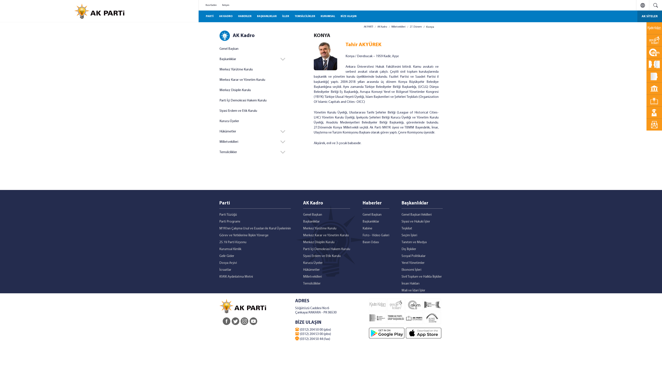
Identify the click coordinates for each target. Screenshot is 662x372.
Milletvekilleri (398, 27)
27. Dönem (416, 27)
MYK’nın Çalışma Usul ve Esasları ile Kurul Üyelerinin (255, 228)
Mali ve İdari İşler (413, 290)
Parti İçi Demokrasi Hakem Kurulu (243, 100)
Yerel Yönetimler (413, 263)
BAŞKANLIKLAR (267, 16)
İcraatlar (225, 270)
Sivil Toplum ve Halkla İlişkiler (422, 276)
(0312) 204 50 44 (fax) (314, 339)
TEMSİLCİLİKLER (305, 16)
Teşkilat (407, 228)
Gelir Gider (226, 256)
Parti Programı (229, 221)
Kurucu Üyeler (229, 121)
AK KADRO (226, 16)
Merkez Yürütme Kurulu (236, 69)
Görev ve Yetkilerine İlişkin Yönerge (243, 235)
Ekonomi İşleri (411, 270)
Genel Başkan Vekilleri (417, 214)
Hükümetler (311, 270)
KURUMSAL (328, 16)
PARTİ (210, 16)
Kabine (367, 228)
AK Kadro (382, 27)
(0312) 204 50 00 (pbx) (315, 330)
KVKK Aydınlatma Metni (236, 276)
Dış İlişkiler (409, 249)
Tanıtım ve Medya (414, 242)
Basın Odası (371, 242)
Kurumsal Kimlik (230, 249)
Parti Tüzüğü (228, 214)
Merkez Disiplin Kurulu (235, 90)
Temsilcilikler (312, 283)
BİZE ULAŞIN (349, 16)
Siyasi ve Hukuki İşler (416, 221)
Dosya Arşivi (228, 263)
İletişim (225, 5)
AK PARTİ (368, 27)
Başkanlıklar (311, 221)
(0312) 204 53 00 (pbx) (315, 334)
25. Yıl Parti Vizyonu (232, 242)
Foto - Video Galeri (376, 235)
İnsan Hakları (410, 283)
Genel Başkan (228, 49)
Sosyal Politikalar (414, 256)
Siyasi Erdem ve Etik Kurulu (238, 111)
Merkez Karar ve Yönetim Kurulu (242, 80)
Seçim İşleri (409, 235)
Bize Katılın (211, 5)
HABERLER (245, 16)
